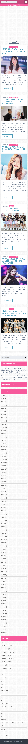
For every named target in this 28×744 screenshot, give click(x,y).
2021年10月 (4, 478)
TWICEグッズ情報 (6, 649)
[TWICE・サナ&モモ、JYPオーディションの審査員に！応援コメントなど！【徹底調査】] (14, 120)
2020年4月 (4, 536)
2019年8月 (4, 562)
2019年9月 (4, 559)
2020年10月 (4, 517)
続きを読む (6, 88)
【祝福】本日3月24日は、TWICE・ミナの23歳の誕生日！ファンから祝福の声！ (14, 51)
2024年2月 (4, 398)
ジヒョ (3, 674)
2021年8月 (4, 485)
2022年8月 (4, 449)
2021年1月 (4, 507)
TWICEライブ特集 (6, 661)
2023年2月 (4, 430)
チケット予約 (4, 690)
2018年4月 (4, 613)
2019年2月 (4, 581)
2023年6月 (4, 417)
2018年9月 (4, 597)
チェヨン (3, 687)
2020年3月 (4, 539)
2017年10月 (4, 632)
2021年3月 (4, 501)
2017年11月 (4, 629)
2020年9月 (4, 520)
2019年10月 (4, 555)
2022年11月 (4, 440)
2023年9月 (4, 411)
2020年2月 (4, 543)
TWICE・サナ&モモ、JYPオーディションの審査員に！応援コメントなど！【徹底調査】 (13, 101)
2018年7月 (4, 603)
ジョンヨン (4, 678)
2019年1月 (4, 584)
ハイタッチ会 (4, 703)
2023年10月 (4, 408)
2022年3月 (4, 466)
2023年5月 (4, 421)
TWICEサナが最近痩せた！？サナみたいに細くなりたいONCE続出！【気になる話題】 (14, 261)
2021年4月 (4, 498)
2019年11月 (4, 552)
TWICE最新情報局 (10, 741)
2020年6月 (4, 530)
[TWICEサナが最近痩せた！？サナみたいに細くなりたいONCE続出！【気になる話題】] (14, 284)
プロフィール (4, 710)
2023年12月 (4, 401)
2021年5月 (4, 494)
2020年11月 (4, 514)
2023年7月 (4, 414)
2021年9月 (4, 482)
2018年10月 (4, 594)
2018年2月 (4, 619)
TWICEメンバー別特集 (7, 658)
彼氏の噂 (3, 719)
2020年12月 (4, 510)
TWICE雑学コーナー (6, 668)
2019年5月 (4, 571)
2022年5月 (4, 459)
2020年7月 (4, 526)
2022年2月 (4, 469)
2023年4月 (4, 424)
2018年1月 (4, 623)
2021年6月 (4, 491)
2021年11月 (4, 475)
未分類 (3, 729)
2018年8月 (4, 600)
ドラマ (3, 697)
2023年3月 (4, 427)
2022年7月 (4, 453)
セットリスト (4, 681)
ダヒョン (3, 684)
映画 (2, 726)
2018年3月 (4, 616)
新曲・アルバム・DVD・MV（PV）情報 (12, 722)
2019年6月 (4, 568)
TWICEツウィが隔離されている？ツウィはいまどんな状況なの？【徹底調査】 (14, 149)
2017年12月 (4, 626)
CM (2, 642)
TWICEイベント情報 (6, 645)
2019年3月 (4, 578)
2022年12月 (4, 437)
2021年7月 (4, 488)
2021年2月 (4, 504)
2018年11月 (4, 591)
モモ (2, 716)
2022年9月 (4, 446)
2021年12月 (4, 472)
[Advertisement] (14, 22)
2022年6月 (4, 456)
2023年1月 (4, 433)
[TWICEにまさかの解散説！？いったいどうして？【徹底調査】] (14, 230)
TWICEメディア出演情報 (8, 652)
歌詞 (2, 732)
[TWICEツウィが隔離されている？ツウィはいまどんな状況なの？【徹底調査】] (14, 179)
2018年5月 (4, 610)
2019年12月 (4, 549)
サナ (2, 671)
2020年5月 (4, 533)
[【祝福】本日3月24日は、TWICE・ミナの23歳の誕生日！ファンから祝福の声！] (14, 72)
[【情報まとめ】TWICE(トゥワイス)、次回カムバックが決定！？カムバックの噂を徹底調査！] (14, 332)
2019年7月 (4, 565)
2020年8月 (4, 523)
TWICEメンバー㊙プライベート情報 (11, 655)
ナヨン (3, 700)
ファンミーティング (6, 706)
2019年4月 (4, 575)
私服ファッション (6, 735)
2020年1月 (4, 546)
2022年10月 (4, 443)
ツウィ (3, 694)
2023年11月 (4, 405)
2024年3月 (4, 395)
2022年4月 (4, 462)
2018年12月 (4, 587)
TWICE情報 (4, 665)
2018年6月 (4, 607)
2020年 (7, 38)
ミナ (2, 713)
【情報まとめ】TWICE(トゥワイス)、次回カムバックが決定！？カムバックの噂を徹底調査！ (14, 313)
